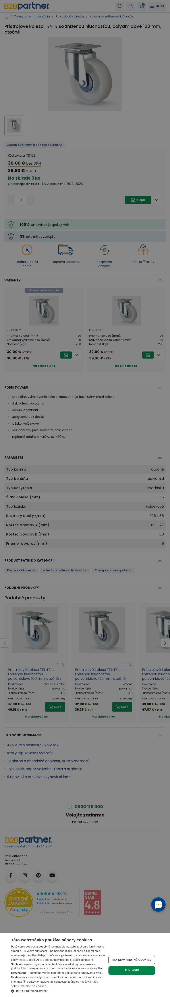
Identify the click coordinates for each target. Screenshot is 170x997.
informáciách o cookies (76, 977)
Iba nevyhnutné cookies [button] (131, 959)
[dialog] (85, 965)
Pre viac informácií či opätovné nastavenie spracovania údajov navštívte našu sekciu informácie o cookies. (57, 982)
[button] (58, 991)
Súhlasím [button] (131, 970)
